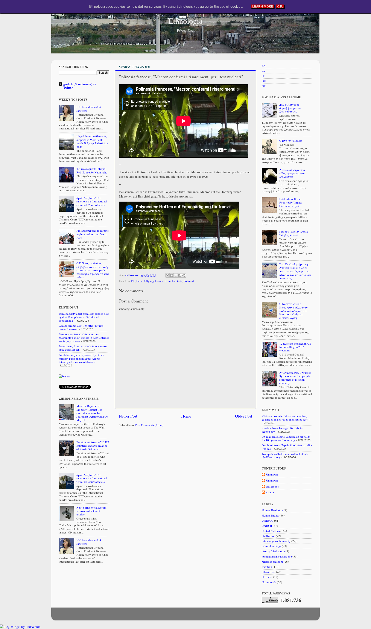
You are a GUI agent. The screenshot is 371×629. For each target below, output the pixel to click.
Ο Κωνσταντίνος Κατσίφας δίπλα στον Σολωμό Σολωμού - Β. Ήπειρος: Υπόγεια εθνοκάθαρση (293, 311)
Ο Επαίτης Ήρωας (290, 141)
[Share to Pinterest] (184, 275)
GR (264, 86)
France (159, 281)
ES (263, 71)
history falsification (273, 551)
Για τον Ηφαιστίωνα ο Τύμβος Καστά (293, 233)
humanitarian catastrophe (277, 556)
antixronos (272, 486)
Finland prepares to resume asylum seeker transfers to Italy (92, 234)
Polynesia (189, 281)
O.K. (280, 6)
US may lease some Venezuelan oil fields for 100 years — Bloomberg (286, 438)
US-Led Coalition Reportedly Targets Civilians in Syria (290, 202)
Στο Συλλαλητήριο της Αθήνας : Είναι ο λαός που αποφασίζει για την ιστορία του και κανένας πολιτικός (295, 271)
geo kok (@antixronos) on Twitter (79, 86)
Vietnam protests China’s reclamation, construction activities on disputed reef (285, 417)
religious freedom (272, 562)
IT (263, 76)
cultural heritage (271, 546)
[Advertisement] (185, 464)
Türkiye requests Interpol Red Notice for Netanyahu (91, 170)
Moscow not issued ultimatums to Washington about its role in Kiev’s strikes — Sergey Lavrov (84, 337)
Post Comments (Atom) (149, 425)
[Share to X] (175, 275)
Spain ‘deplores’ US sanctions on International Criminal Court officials (91, 201)
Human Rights (270, 515)
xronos (270, 492)
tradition (267, 567)
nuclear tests (175, 281)
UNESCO (268, 521)
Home (186, 416)
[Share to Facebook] (180, 275)
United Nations (271, 531)
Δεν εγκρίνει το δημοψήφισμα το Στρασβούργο (290, 108)
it (165, 281)
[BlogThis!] (171, 275)
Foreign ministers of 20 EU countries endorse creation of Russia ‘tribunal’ (92, 445)
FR (263, 65)
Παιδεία (267, 577)
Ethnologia (185, 20)
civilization (268, 536)
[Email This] (167, 275)
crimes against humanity (276, 541)
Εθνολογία (268, 572)
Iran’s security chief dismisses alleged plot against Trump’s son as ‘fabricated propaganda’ (84, 317)
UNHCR (267, 526)
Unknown (272, 474)
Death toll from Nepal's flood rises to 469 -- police (287, 447)
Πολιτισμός (269, 582)
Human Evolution (272, 510)
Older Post (243, 416)
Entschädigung (145, 281)
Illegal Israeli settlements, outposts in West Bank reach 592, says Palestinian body (92, 141)
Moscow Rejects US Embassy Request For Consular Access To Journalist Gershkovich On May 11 (92, 413)
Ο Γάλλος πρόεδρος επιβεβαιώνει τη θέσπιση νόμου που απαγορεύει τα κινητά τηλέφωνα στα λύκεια (92, 270)
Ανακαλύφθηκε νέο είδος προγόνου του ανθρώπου (292, 173)
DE (133, 281)
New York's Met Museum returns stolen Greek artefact (91, 511)
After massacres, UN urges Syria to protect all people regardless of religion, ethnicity (295, 378)
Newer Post (128, 416)
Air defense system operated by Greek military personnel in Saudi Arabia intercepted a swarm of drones (81, 358)
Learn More (262, 6)
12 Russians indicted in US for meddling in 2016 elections (295, 347)
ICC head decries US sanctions (88, 108)
